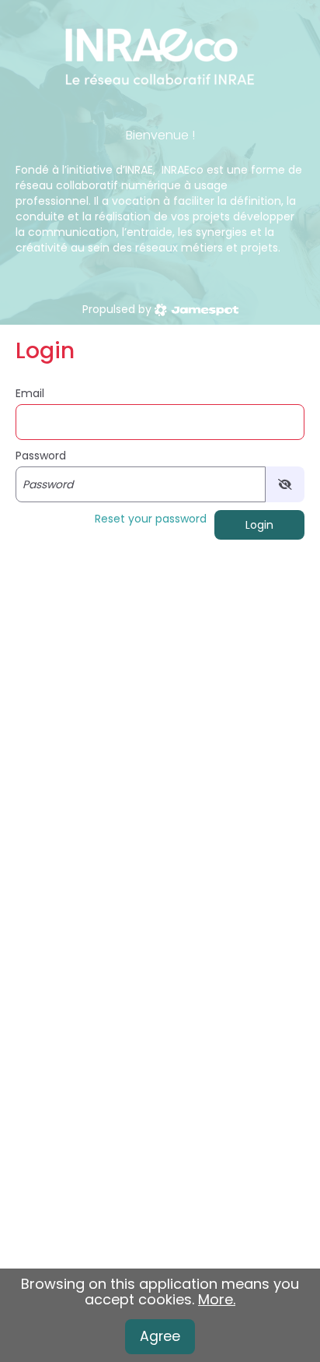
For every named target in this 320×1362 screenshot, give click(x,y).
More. (216, 1299)
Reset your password (151, 519)
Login (259, 525)
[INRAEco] (160, 54)
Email (30, 393)
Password (41, 456)
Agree (160, 1336)
